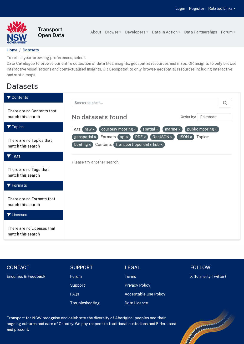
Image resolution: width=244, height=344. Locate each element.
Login (180, 8)
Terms (130, 276)
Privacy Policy (137, 285)
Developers (135, 32)
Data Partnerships (200, 32)
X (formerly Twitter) (208, 276)
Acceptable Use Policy (145, 294)
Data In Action (165, 32)
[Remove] (93, 129)
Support (77, 285)
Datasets (31, 50)
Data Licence (136, 303)
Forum (227, 32)
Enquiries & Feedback (26, 276)
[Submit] (225, 103)
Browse (111, 32)
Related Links (220, 8)
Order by (188, 117)
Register (196, 8)
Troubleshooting (85, 303)
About (95, 32)
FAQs (74, 294)
